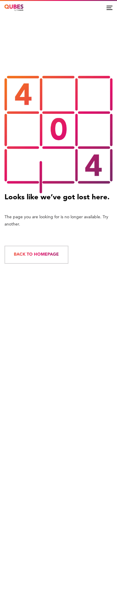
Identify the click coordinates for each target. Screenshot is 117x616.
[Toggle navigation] (109, 7)
